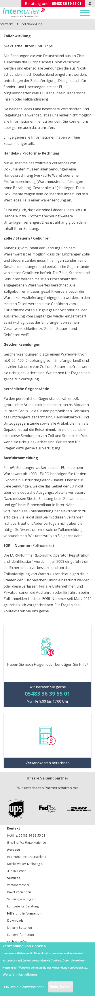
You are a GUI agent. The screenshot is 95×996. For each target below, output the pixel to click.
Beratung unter (53, 3)
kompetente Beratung (23, 906)
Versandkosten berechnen (48, 762)
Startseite (7, 24)
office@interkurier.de (31, 842)
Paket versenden (19, 892)
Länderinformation (20, 934)
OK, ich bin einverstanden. (25, 986)
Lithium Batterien (19, 927)
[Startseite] (24, 13)
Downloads (15, 920)
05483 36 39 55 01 (32, 835)
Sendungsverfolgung (21, 899)
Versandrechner (18, 885)
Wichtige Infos (17, 942)
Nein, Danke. (60, 987)
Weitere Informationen (19, 974)
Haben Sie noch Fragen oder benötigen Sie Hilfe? (47, 664)
